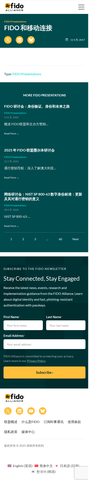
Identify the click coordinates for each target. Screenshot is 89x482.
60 (60, 239)
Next (75, 239)
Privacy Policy (36, 361)
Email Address (14, 335)
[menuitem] (20, 465)
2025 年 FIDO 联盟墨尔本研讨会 (29, 150)
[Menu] (81, 7)
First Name (12, 317)
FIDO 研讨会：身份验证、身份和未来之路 (37, 106)
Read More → (11, 133)
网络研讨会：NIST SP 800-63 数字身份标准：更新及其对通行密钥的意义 (43, 196)
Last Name (54, 317)
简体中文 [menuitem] (46, 466)
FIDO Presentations (15, 21)
